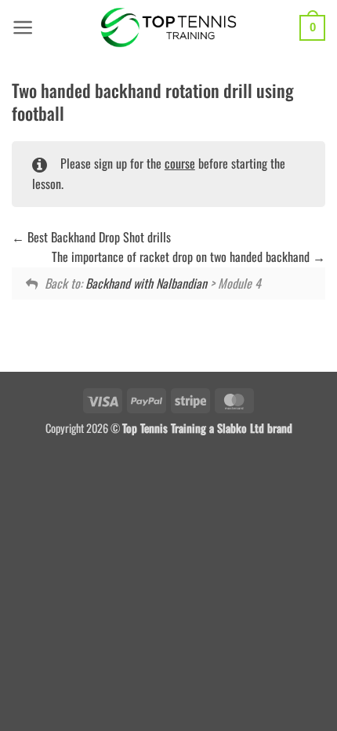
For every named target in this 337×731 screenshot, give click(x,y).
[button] (23, 27)
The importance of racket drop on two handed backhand (182, 256)
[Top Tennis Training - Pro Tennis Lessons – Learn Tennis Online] (169, 27)
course (180, 163)
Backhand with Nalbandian (146, 283)
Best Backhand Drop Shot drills (97, 236)
